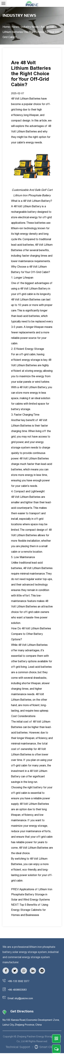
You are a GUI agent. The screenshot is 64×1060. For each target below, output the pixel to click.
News (15, 26)
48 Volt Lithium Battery (37, 200)
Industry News (30, 26)
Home (6, 26)
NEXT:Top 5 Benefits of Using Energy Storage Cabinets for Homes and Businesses (29, 910)
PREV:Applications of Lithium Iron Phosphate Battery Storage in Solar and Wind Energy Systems (31, 894)
